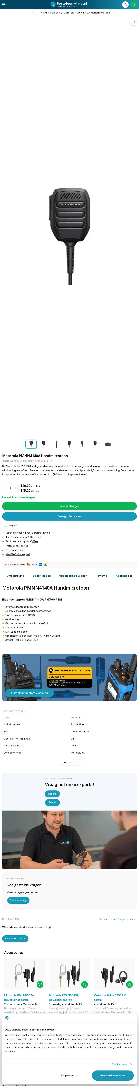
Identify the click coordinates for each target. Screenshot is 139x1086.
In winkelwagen (70, 506)
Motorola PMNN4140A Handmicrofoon (86, 12)
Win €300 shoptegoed (18, 554)
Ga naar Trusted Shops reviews (117, 919)
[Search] (125, 4)
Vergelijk (13, 525)
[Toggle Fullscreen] (133, 22)
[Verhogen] (15, 488)
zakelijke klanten (41, 532)
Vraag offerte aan (69, 516)
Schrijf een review (15, 938)
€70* (35, 541)
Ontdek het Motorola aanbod (29, 693)
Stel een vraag (18, 900)
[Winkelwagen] (133, 4)
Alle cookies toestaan (112, 1075)
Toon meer (67, 762)
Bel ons (52, 793)
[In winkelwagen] (40, 984)
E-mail (52, 802)
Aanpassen (67, 1075)
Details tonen (119, 1064)
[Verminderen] (5, 488)
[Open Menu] (3, 4)
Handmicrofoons (50, 12)
